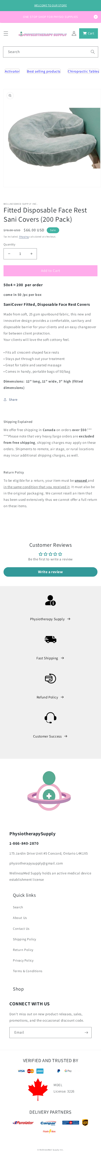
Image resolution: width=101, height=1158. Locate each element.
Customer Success (47, 736)
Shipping (24, 236)
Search (18, 907)
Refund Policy (47, 697)
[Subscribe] (86, 1032)
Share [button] (13, 399)
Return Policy (23, 950)
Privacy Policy (23, 960)
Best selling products (43, 71)
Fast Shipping (47, 658)
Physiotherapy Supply (47, 619)
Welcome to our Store (50, 5)
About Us (20, 918)
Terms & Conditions (28, 971)
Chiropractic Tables (83, 71)
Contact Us (21, 928)
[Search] (93, 52)
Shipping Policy (24, 939)
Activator (12, 71)
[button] (6, 33)
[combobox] (50, 52)
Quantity (9, 244)
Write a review (50, 571)
